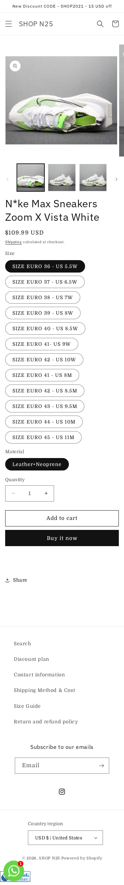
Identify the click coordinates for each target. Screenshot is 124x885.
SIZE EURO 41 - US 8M (42, 375)
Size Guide (27, 706)
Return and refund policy (46, 721)
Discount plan (31, 659)
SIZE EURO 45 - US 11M (43, 437)
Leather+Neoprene (37, 464)
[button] (8, 23)
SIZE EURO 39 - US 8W (42, 313)
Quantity (15, 479)
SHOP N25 (49, 858)
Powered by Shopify (81, 858)
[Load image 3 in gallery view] (93, 177)
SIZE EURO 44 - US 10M (43, 422)
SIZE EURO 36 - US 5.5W (45, 266)
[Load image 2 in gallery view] (61, 177)
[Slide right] (116, 179)
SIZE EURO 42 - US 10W (44, 359)
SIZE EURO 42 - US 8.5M (44, 390)
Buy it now (62, 538)
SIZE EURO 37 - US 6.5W (45, 282)
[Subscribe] (101, 766)
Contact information (39, 674)
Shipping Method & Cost (44, 690)
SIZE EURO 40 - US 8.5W (45, 328)
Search (22, 643)
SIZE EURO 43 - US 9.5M (44, 406)
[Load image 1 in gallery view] (30, 177)
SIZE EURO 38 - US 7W (42, 297)
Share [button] (20, 580)
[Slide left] (7, 179)
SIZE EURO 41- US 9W (41, 344)
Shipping (13, 242)
